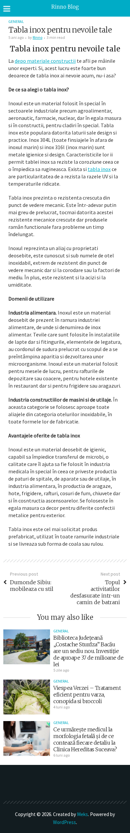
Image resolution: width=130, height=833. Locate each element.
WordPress (64, 822)
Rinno (37, 37)
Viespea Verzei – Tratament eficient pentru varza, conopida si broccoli (87, 694)
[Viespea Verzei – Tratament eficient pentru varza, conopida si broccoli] (26, 697)
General (16, 21)
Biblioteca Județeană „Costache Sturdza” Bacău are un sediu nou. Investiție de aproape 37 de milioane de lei (88, 651)
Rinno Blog (65, 7)
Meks (82, 814)
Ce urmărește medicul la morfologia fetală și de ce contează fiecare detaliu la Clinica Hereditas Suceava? (85, 739)
